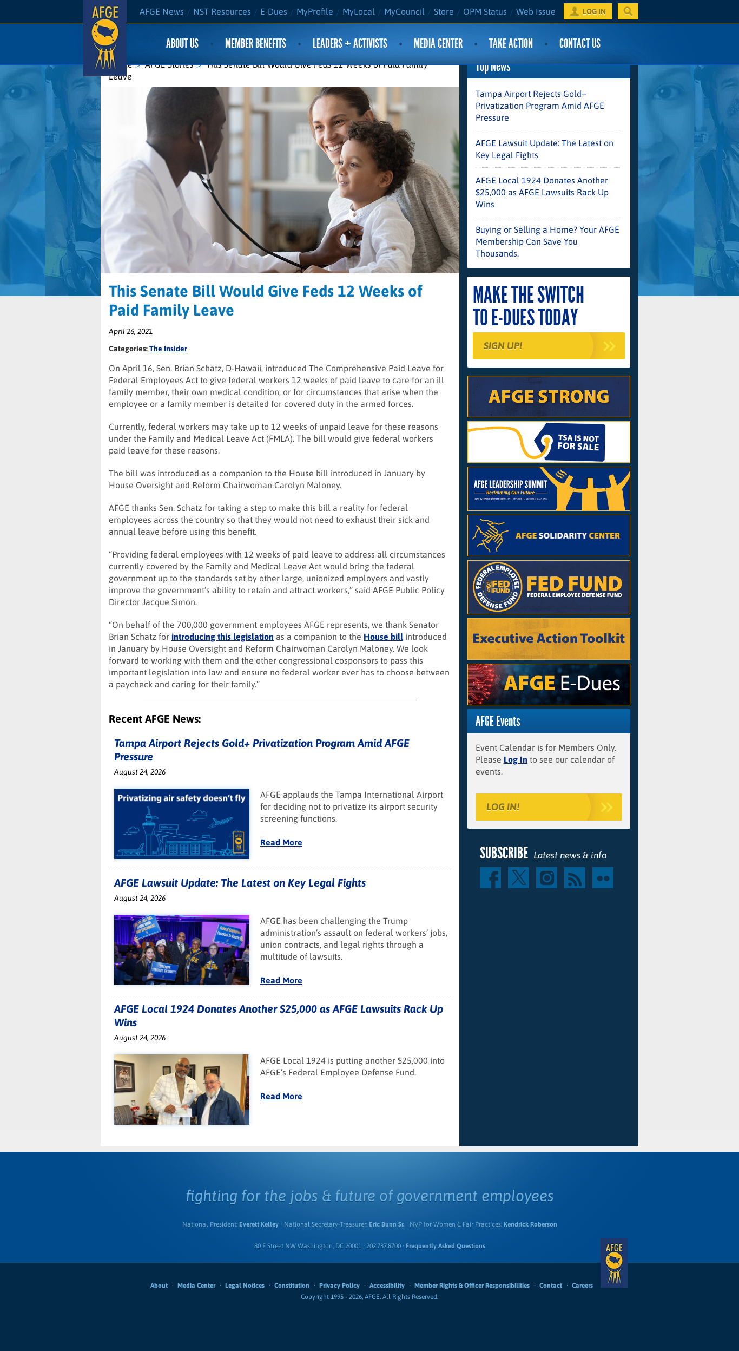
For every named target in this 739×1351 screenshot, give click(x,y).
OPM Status (485, 11)
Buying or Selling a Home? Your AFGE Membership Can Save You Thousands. (547, 241)
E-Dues (273, 11)
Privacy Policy (339, 1285)
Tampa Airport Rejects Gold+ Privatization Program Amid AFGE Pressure (540, 105)
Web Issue (536, 11)
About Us (182, 43)
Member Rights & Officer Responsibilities (472, 1285)
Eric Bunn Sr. (386, 1224)
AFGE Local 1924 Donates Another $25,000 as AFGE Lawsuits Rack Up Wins (542, 192)
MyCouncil (404, 11)
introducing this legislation (222, 636)
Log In (515, 759)
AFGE (614, 1263)
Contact (550, 1285)
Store (444, 11)
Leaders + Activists (350, 43)
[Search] (628, 11)
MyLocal (358, 11)
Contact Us (580, 43)
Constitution (291, 1285)
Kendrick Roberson (530, 1224)
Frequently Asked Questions (445, 1246)
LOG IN (594, 11)
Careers (582, 1285)
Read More (281, 842)
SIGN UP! (503, 345)
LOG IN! (502, 806)
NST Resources (222, 11)
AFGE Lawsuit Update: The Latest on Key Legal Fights (240, 882)
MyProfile (314, 11)
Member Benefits (255, 43)
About (159, 1285)
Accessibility (387, 1285)
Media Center (438, 43)
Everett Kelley (259, 1224)
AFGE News (162, 11)
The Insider (168, 348)
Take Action (511, 43)
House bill (383, 636)
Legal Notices (245, 1285)
